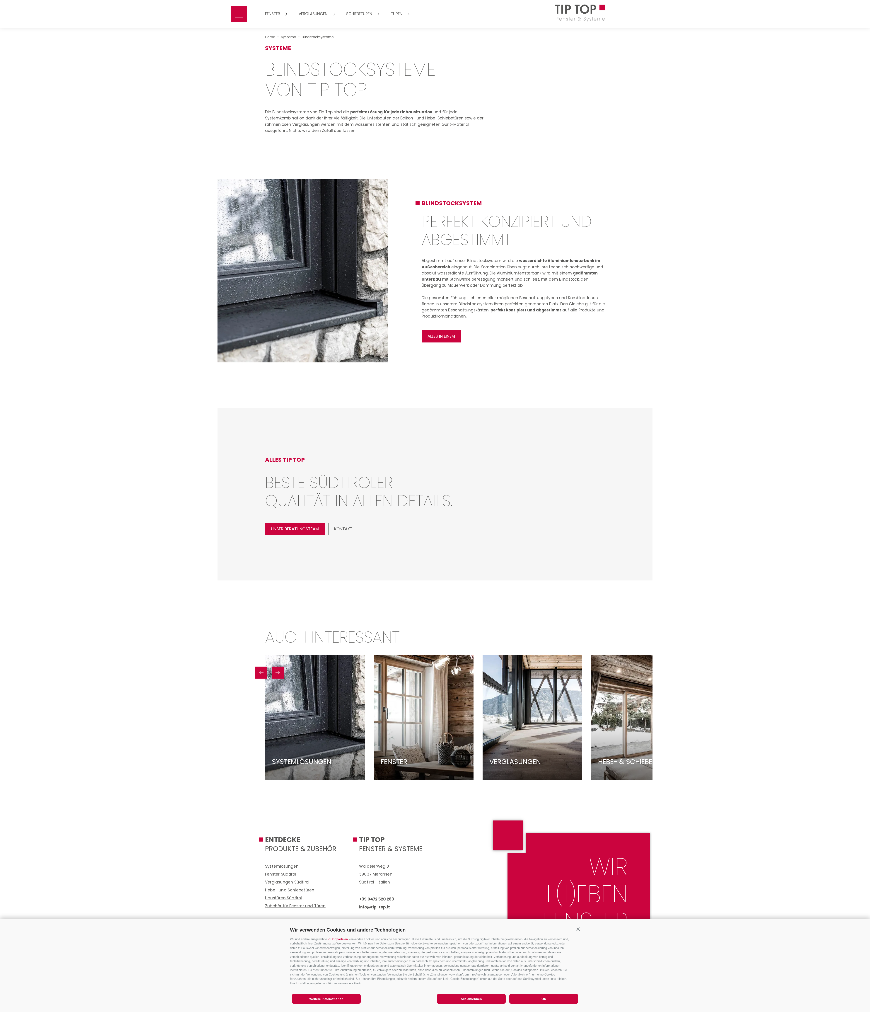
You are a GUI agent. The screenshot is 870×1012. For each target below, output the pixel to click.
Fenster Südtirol (280, 874)
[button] (578, 929)
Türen (396, 14)
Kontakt (343, 529)
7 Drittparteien (338, 939)
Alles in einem (441, 336)
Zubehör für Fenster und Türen (295, 906)
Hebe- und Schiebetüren (289, 890)
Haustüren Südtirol (283, 898)
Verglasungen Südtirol (287, 882)
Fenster (272, 14)
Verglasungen (313, 14)
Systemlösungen (301, 761)
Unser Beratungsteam (295, 529)
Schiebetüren (359, 14)
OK (543, 999)
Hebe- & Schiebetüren (635, 761)
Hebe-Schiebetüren (444, 118)
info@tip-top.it (374, 907)
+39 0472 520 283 (376, 899)
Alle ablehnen (471, 999)
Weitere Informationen (326, 999)
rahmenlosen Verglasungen (292, 124)
